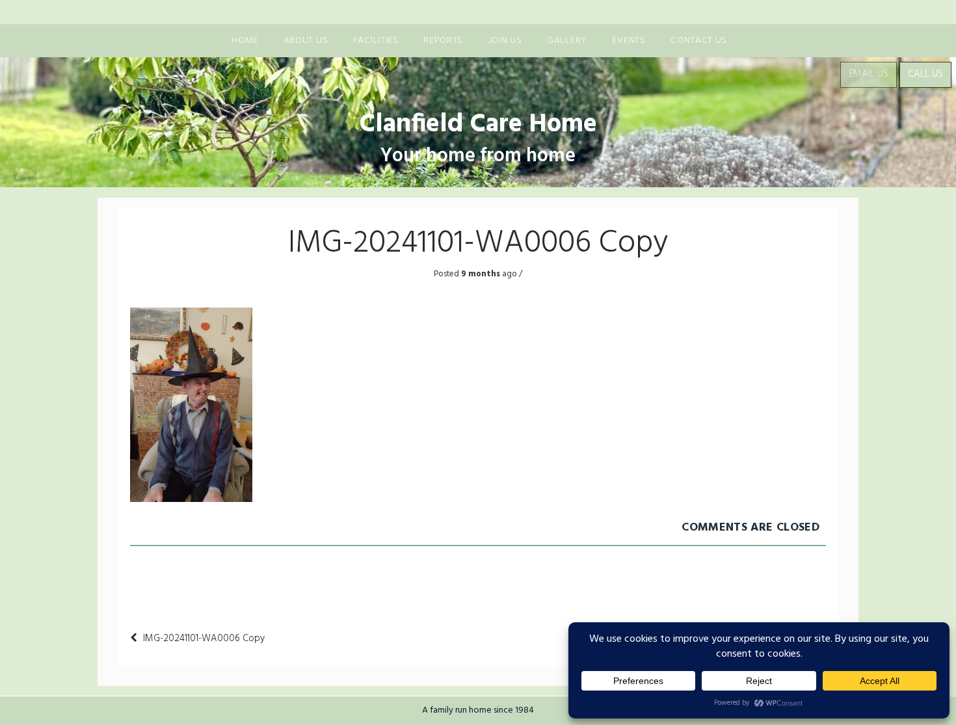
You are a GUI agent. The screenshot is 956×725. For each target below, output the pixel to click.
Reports (443, 40)
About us (306, 40)
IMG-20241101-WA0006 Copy (204, 638)
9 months (479, 274)
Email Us (868, 74)
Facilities (376, 40)
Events (628, 40)
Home (245, 40)
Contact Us (699, 40)
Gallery (567, 40)
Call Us (925, 74)
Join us (505, 40)
